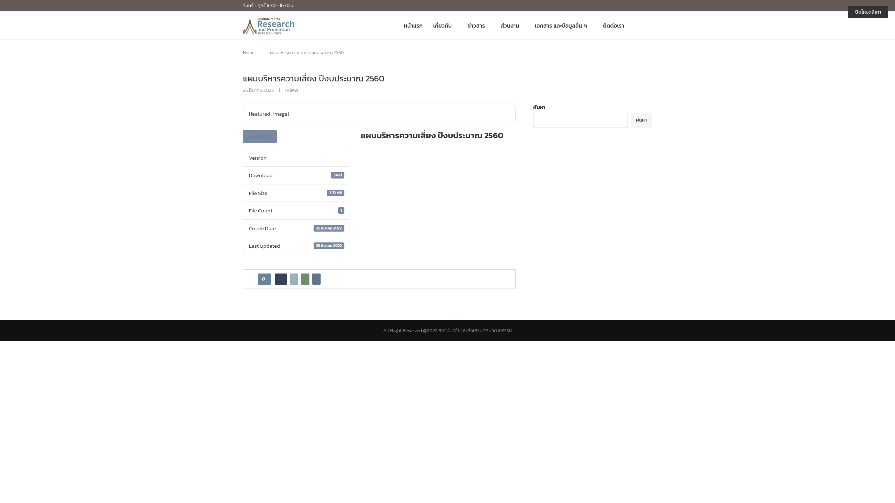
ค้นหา (539, 107)
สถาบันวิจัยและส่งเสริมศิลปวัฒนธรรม (475, 330)
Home (249, 52)
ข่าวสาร (476, 25)
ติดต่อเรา (613, 25)
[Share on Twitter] (294, 279)
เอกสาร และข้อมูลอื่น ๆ (561, 25)
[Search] (648, 25)
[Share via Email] (316, 279)
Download (260, 136)
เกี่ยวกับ (442, 25)
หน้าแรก (413, 25)
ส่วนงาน (510, 25)
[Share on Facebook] (281, 279)
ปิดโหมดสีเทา (868, 12)
